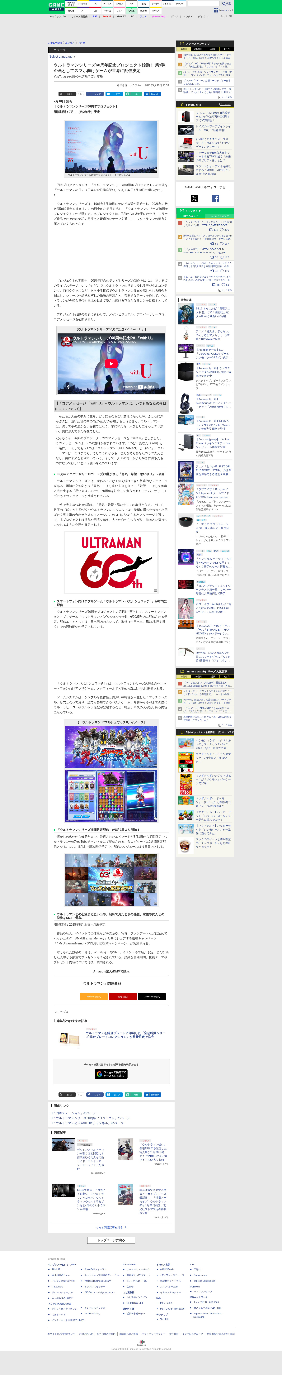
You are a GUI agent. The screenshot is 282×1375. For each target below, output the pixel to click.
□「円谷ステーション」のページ (73, 1113)
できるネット (59, 1314)
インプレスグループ (192, 1334)
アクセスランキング (198, 43)
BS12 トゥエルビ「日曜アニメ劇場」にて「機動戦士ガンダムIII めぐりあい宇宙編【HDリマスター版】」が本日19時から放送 (208, 92)
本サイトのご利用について (61, 1334)
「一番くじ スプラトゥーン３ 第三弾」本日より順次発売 (212, 528)
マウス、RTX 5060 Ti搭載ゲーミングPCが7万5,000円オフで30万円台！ (213, 116)
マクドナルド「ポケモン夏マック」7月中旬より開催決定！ (213, 757)
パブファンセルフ (203, 1291)
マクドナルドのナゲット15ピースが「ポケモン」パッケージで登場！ (213, 779)
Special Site (193, 104)
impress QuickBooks (204, 1281)
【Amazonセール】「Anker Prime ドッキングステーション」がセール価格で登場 (213, 443)
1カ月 (227, 49)
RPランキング (190, 216)
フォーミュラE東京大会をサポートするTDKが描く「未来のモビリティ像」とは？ (213, 156)
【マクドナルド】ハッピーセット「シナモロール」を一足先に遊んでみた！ (213, 829)
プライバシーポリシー (153, 1334)
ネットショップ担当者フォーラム (101, 1275)
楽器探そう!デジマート (138, 1275)
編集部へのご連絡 (129, 1334)
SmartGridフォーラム (95, 1269)
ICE (192, 1264)
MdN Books (166, 1303)
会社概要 (173, 1334)
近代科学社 (128, 1308)
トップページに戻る (111, 1240)
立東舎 (130, 1286)
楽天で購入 (123, 996)
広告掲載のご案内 (106, 1334)
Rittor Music (129, 1264)
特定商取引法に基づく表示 (221, 1334)
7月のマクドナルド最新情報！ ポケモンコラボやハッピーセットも (210, 733)
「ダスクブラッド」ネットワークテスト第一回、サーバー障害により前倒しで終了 (213, 589)
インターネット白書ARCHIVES (68, 1320)
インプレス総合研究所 (63, 1281)
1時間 (184, 49)
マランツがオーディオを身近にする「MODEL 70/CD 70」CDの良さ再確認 (213, 170)
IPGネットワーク (199, 1297)
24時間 (198, 49)
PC (132, 16)
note (136, 94)
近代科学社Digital (136, 1313)
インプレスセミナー (94, 1286)
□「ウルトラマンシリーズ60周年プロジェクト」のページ (90, 1118)
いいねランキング (219, 216)
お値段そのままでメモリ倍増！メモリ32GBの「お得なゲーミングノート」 (213, 142)
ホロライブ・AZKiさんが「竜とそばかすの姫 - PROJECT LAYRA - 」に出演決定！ (213, 608)
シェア (97, 94)
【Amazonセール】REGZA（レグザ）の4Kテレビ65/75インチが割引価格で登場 (213, 424)
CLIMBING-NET (135, 1303)
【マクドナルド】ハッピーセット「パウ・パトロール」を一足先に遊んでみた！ (213, 815)
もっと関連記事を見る (109, 1227)
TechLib (164, 1319)
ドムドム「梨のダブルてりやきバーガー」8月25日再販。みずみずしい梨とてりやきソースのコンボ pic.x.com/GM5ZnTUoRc (207, 280)
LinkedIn (155, 94)
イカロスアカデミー (170, 1292)
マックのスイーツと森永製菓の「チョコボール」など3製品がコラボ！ (213, 843)
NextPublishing (92, 1313)
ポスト (70, 94)
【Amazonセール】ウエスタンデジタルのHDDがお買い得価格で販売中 (213, 372)
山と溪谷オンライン (137, 1297)
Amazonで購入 (94, 996)
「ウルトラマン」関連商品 (100, 983)
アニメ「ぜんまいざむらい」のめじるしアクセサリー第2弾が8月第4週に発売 (213, 335)
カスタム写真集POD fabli (208, 1307)
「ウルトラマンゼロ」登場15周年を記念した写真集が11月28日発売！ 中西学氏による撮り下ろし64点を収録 (153, 1152)
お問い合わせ (86, 1334)
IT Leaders (57, 1286)
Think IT (56, 1269)
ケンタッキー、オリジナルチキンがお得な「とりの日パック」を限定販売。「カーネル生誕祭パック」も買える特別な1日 (207, 694)
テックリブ (162, 1314)
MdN (158, 1298)
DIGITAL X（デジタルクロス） (100, 1292)
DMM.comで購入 (152, 996)
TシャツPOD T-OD (137, 1281)
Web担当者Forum (61, 1275)
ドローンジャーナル (62, 1292)
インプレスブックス (94, 1307)
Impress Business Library (97, 1281)
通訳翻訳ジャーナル (170, 1281)
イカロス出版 (163, 1264)
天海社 (197, 1269)
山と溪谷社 (128, 1292)
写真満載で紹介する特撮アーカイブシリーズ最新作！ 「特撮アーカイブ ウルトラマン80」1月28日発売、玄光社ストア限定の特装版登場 (152, 1201)
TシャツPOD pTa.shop (206, 1302)
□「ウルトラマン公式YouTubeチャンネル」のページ (87, 1123)
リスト (81, 94)
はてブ (117, 94)
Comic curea (200, 1275)
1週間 (212, 49)
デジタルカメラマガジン (64, 1308)
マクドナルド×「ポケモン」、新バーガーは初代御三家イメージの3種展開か (213, 802)
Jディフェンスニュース (172, 1275)
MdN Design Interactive (172, 1308)
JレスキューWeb (169, 1286)
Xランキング (193, 210)
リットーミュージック (138, 1269)
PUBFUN (195, 1286)
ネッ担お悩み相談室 (62, 1298)
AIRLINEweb (167, 1269)
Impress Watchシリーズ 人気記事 (206, 671)
